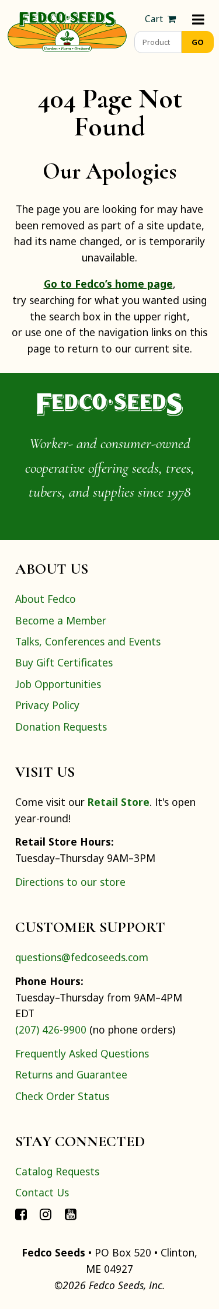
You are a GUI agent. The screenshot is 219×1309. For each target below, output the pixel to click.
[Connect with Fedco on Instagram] (45, 1214)
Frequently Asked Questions (82, 1053)
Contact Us (42, 1192)
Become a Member (60, 620)
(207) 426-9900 (50, 1029)
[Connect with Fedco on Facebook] (21, 1214)
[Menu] (198, 19)
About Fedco (45, 599)
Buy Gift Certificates (64, 662)
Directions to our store (70, 882)
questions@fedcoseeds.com (81, 957)
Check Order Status (62, 1096)
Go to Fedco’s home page (108, 284)
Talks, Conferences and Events (88, 641)
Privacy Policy (47, 705)
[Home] (67, 30)
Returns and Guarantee (71, 1074)
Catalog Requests (57, 1171)
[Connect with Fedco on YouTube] (71, 1214)
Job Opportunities (58, 684)
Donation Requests (61, 727)
